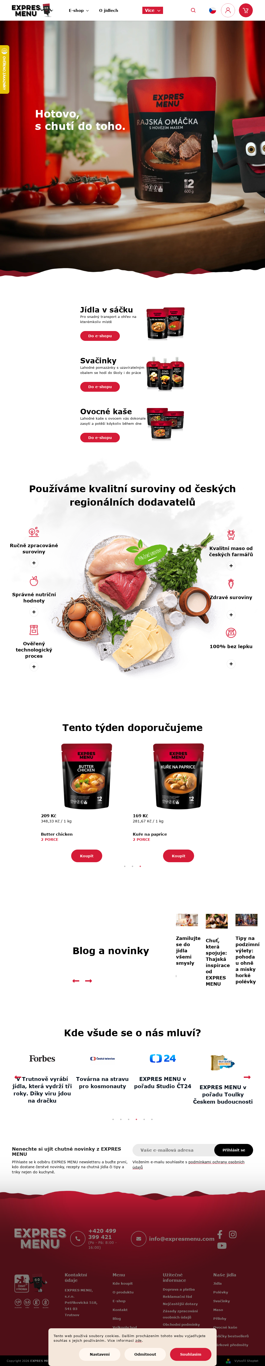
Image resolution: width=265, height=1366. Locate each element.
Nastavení (98, 1354)
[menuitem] (77, 9)
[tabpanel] (85, 802)
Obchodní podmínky (179, 1323)
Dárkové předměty (228, 1344)
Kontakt (118, 1309)
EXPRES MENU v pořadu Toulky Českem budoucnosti (114, 1093)
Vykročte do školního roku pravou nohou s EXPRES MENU (243, 960)
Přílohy (217, 1317)
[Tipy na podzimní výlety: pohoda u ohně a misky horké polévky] (214, 919)
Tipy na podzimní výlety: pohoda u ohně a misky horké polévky (214, 959)
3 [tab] (138, 866)
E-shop (117, 1300)
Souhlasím (189, 1354)
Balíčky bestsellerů (229, 1335)
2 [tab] (130, 866)
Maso (216, 1309)
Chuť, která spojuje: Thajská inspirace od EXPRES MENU (186, 961)
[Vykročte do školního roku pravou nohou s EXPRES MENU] (243, 920)
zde (137, 1340)
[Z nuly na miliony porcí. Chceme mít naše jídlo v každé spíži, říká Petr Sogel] (175, 1057)
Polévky (218, 1291)
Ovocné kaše (223, 1326)
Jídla (215, 1282)
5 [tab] (142, 1118)
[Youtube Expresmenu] (219, 1243)
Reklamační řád (175, 1295)
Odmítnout (143, 1354)
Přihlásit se (231, 1149)
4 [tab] (134, 1118)
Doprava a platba (177, 1288)
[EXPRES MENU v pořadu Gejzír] (235, 1057)
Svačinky (219, 1300)
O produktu (121, 1291)
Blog (115, 1317)
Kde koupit (121, 1282)
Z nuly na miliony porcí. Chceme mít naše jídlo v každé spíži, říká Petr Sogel (175, 1088)
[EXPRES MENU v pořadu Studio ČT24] (54, 1058)
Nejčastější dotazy (178, 1303)
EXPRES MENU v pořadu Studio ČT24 (54, 1081)
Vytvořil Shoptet (244, 1359)
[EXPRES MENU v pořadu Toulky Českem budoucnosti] (114, 1061)
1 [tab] (123, 866)
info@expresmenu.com (179, 1238)
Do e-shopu (98, 336)
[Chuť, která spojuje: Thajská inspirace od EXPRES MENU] (186, 921)
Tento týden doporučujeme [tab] (130, 727)
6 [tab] (150, 1118)
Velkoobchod (123, 1326)
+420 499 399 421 (100, 1233)
